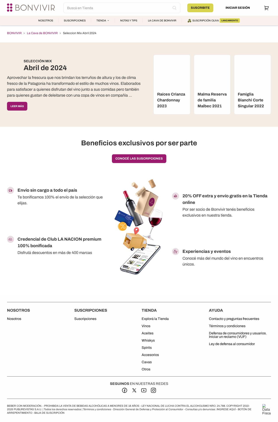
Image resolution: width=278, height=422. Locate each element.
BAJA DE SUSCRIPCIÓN (49, 412)
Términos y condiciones (227, 326)
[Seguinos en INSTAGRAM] (153, 390)
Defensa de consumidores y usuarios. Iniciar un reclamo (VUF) (238, 335)
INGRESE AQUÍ (226, 409)
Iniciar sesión (238, 7)
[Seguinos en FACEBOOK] (125, 390)
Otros (146, 369)
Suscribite (200, 7)
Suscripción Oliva (215, 20)
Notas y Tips (128, 20)
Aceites (147, 333)
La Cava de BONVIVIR (162, 20)
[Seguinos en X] (134, 390)
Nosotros (45, 20)
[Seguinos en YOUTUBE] (144, 390)
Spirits (147, 347)
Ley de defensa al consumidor (232, 344)
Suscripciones (75, 20)
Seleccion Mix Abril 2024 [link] (79, 33)
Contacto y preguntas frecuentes (234, 319)
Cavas (147, 362)
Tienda (101, 20)
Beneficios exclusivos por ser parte (139, 143)
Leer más (17, 106)
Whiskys (148, 340)
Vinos (146, 326)
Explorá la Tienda (155, 319)
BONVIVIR (14, 33)
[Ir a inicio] (31, 7)
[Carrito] (266, 7)
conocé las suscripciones (139, 158)
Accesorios (150, 355)
